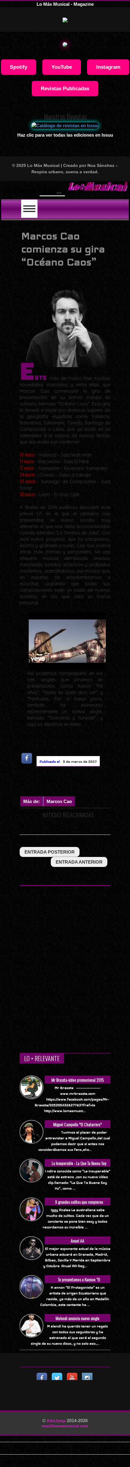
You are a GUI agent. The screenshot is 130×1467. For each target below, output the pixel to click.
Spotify (18, 67)
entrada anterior (79, 862)
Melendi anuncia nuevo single (77, 1318)
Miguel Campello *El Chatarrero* (77, 1124)
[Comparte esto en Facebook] (27, 758)
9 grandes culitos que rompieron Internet (79, 1205)
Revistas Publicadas (65, 88)
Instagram (108, 67)
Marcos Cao (59, 801)
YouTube (61, 67)
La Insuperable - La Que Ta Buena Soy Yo (79, 1166)
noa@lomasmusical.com (65, 1426)
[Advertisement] (75, 782)
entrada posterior (49, 852)
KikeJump (57, 1421)
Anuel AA (77, 1240)
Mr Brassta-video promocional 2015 (77, 1080)
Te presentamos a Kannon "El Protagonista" (79, 1282)
